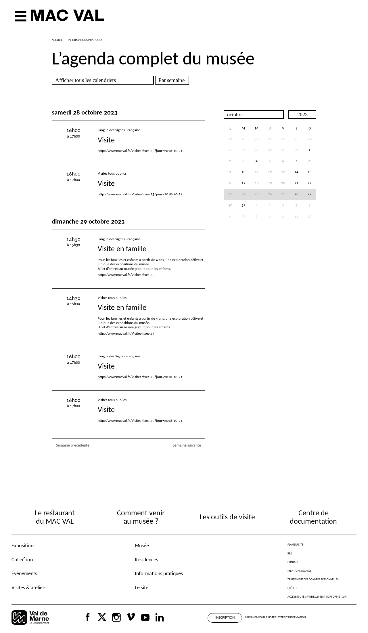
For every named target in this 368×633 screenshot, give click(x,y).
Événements (24, 574)
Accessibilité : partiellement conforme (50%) (317, 596)
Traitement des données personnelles (313, 579)
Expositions (23, 546)
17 (243, 183)
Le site (141, 588)
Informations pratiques (159, 574)
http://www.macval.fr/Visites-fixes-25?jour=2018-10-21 (140, 151)
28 (296, 194)
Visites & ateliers (29, 588)
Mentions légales (299, 571)
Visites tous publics (112, 174)
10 (243, 172)
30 (296, 150)
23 (296, 139)
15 (310, 172)
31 (243, 205)
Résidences (146, 560)
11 (296, 216)
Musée (142, 546)
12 (310, 216)
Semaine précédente (72, 445)
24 (310, 139)
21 (296, 183)
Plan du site (295, 544)
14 (296, 172)
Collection (22, 560)
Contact (293, 562)
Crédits (292, 588)
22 (310, 183)
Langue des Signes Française (119, 130)
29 (310, 194)
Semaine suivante (187, 445)
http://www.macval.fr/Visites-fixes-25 (126, 275)
